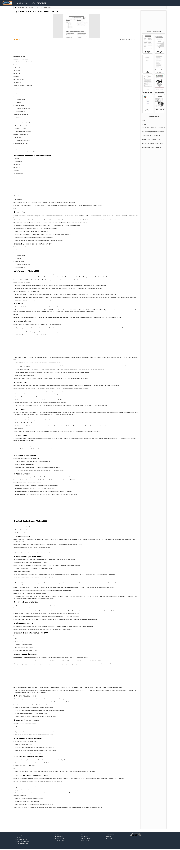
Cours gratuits (21, 7)
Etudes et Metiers (109, 838)
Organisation (108, 836)
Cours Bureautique (46, 7)
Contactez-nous (20, 834)
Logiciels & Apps (84, 836)
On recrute (19, 837)
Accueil (19, 3)
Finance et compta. (109, 834)
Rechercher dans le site (22, 839)
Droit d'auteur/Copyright (22, 843)
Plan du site (19, 847)
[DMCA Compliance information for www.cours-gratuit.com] (135, 835)
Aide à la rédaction (85, 838)
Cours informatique (38, 3)
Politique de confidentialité (23, 841)
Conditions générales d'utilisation (24, 845)
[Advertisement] (76, 48)
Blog (26, 3)
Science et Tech (60, 840)
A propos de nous (21, 835)
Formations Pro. (60, 836)
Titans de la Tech (85, 840)
